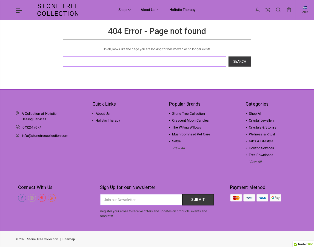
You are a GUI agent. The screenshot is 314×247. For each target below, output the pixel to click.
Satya (176, 141)
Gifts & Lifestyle (261, 141)
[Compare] (267, 12)
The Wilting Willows (186, 127)
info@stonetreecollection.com (45, 136)
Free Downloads (261, 155)
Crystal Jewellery (261, 120)
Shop (122, 10)
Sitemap (69, 239)
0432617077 (32, 127)
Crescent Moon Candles (190, 120)
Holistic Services (261, 148)
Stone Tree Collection (188, 114)
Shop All (255, 114)
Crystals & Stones (262, 127)
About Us (148, 10)
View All (178, 148)
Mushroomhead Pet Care (191, 134)
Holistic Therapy (182, 10)
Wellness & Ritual (262, 134)
